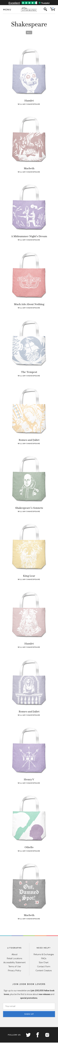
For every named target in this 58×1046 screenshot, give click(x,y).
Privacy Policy (14, 970)
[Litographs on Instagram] (47, 1035)
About (14, 954)
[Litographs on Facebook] (37, 1035)
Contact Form (43, 966)
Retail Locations (14, 958)
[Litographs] (29, 9)
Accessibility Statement (14, 962)
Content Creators (44, 970)
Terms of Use (14, 966)
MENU (7, 9)
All (29, 32)
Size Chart (43, 962)
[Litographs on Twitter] (28, 1035)
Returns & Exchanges (44, 954)
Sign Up (29, 1014)
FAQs (43, 958)
